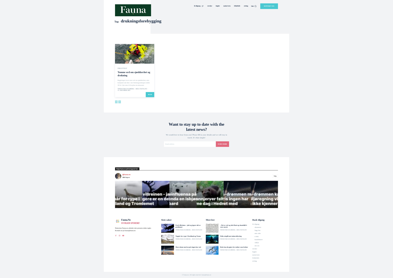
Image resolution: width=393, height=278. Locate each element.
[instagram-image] (128, 194)
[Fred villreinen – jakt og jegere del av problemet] (167, 228)
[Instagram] (119, 235)
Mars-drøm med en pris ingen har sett (188, 247)
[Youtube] (123, 235)
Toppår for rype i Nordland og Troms (188, 236)
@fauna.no (126, 175)
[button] (254, 6)
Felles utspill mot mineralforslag (231, 236)
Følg (275, 176)
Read (150, 94)
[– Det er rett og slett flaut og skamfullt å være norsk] (212, 228)
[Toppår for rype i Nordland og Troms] (167, 239)
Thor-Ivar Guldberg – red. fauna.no (132, 89)
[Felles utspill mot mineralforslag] (212, 239)
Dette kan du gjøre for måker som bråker (234, 247)
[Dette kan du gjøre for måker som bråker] (212, 250)
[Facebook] (116, 235)
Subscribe (222, 144)
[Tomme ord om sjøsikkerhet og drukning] (134, 54)
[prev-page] (116, 101)
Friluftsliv (122, 68)
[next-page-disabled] (119, 101)
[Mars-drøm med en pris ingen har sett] (167, 250)
